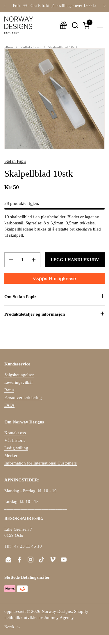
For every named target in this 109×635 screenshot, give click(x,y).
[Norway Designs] (18, 25)
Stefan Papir (15, 161)
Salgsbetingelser (19, 374)
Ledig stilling (16, 448)
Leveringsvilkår (18, 382)
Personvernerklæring (23, 397)
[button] (74, 25)
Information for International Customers (40, 463)
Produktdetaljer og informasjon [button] (34, 314)
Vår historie (15, 440)
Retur (9, 390)
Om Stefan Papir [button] (20, 296)
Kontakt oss (15, 432)
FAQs (9, 405)
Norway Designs (57, 611)
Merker (10, 455)
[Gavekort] (63, 25)
